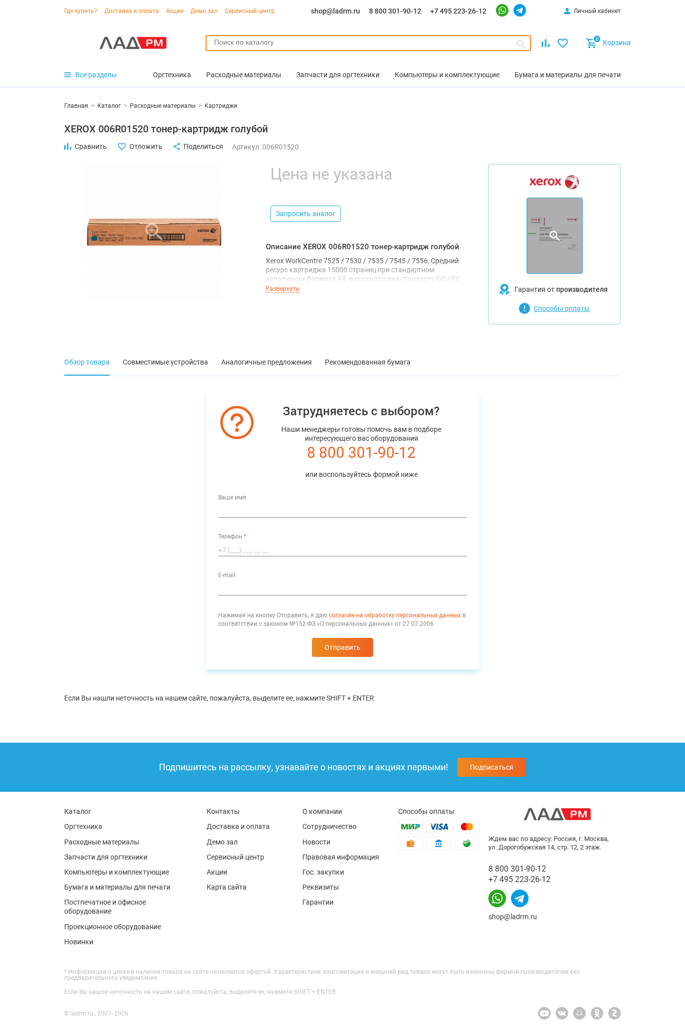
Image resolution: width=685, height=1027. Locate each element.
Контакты (223, 811)
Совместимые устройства (165, 362)
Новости (316, 842)
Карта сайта (227, 887)
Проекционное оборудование (112, 927)
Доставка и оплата (131, 11)
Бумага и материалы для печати (117, 887)
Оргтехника (83, 826)
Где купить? (80, 11)
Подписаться (491, 767)
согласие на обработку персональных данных (395, 615)
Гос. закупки (323, 872)
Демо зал (204, 11)
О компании (322, 811)
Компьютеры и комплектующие (116, 872)
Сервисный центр (250, 11)
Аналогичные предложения (266, 362)
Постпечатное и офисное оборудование (105, 906)
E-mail (226, 575)
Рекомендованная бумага (368, 362)
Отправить (342, 647)
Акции (175, 11)
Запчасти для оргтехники (105, 857)
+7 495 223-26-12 (458, 11)
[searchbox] (368, 42)
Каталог (77, 811)
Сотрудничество (329, 826)
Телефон (232, 536)
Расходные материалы (101, 842)
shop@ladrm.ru (335, 11)
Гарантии (317, 902)
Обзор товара (87, 362)
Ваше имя (232, 497)
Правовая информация (340, 857)
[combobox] (368, 43)
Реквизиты (320, 887)
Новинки (78, 942)
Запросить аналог (305, 214)
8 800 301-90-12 (395, 11)
